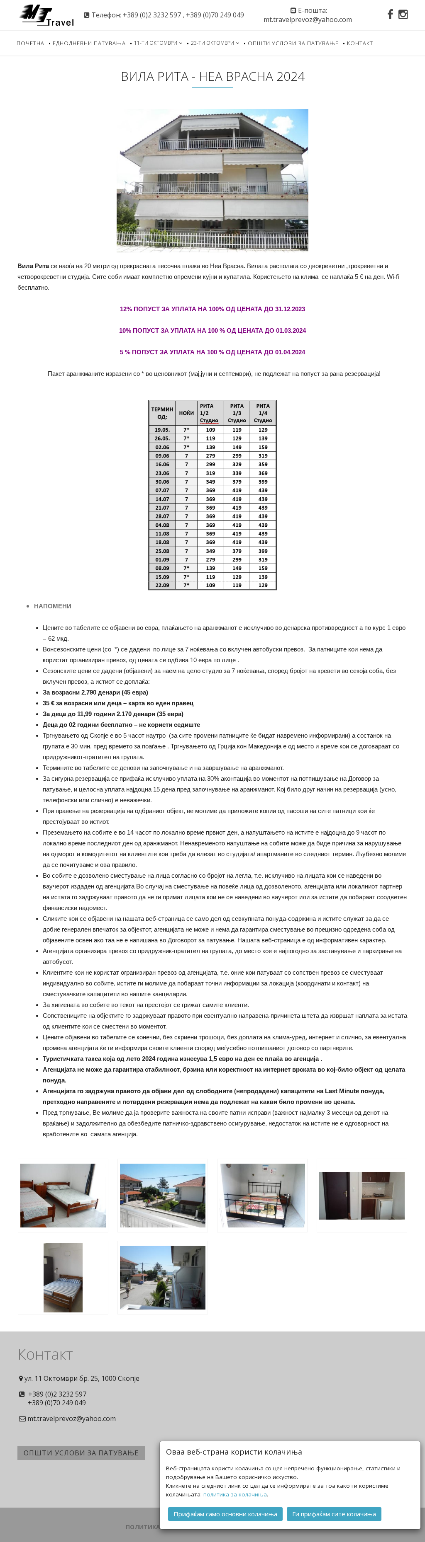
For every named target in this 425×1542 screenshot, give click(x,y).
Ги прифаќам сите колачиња (334, 1514)
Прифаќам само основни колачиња (225, 1514)
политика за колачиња (235, 1494)
